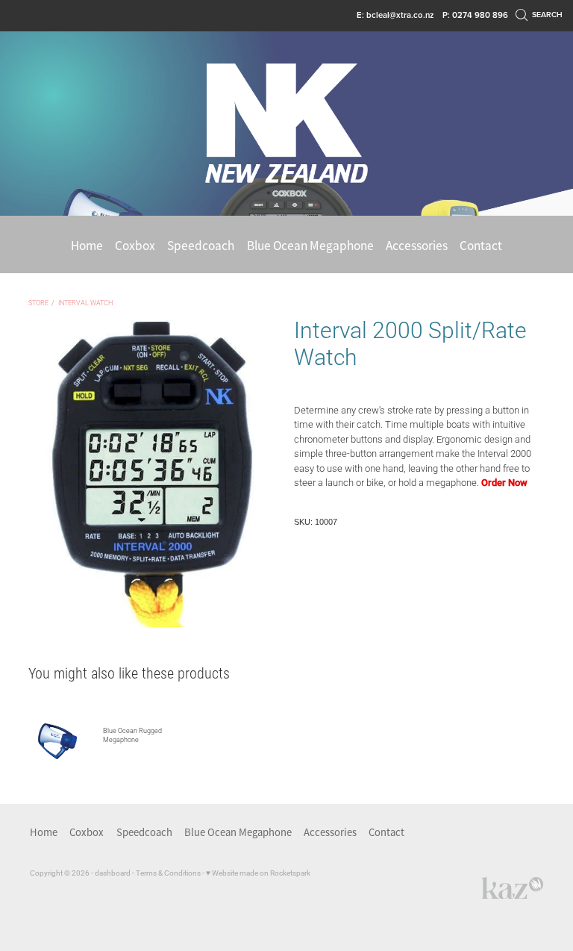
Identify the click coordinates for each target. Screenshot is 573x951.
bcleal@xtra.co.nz (399, 15)
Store (38, 303)
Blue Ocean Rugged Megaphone (132, 734)
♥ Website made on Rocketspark (258, 873)
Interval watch (85, 303)
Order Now (504, 482)
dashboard (113, 873)
